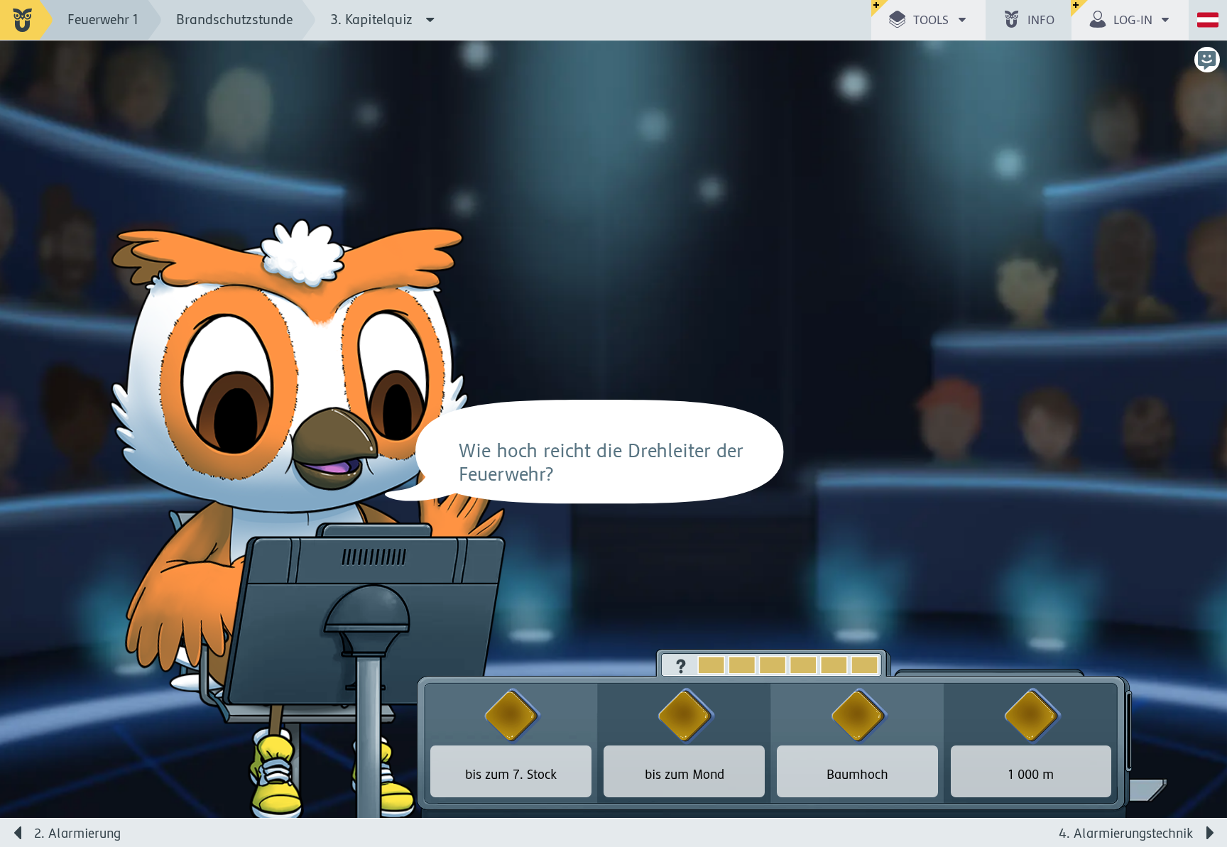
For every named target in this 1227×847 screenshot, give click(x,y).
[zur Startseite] (26, 20)
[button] (928, 20)
